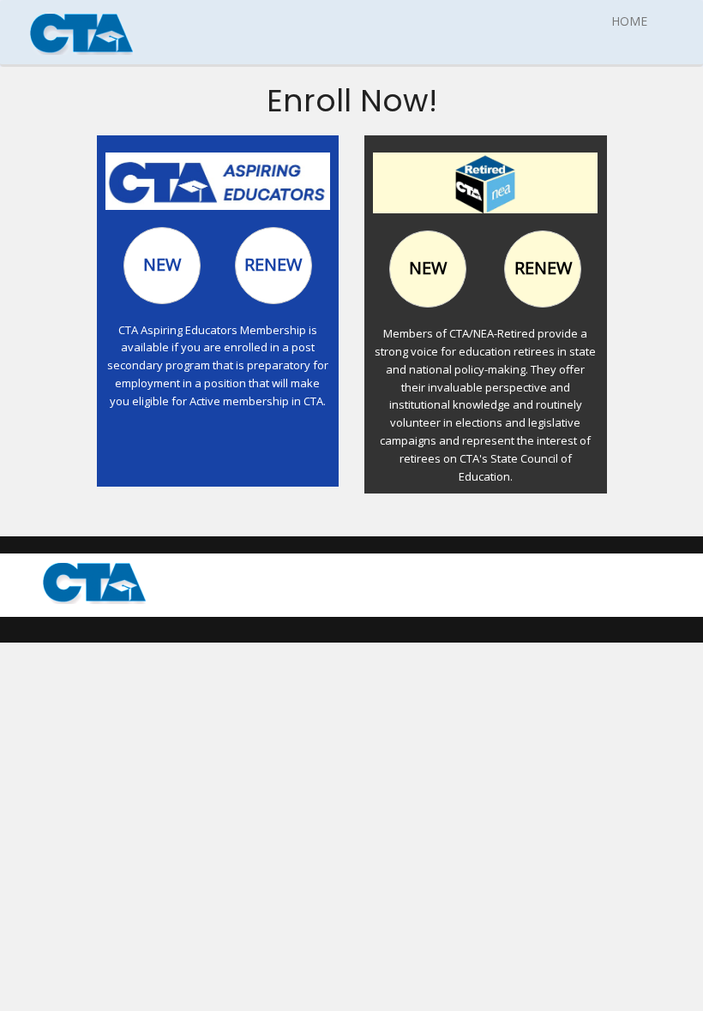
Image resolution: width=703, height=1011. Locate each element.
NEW (162, 264)
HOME (629, 21)
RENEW (273, 264)
